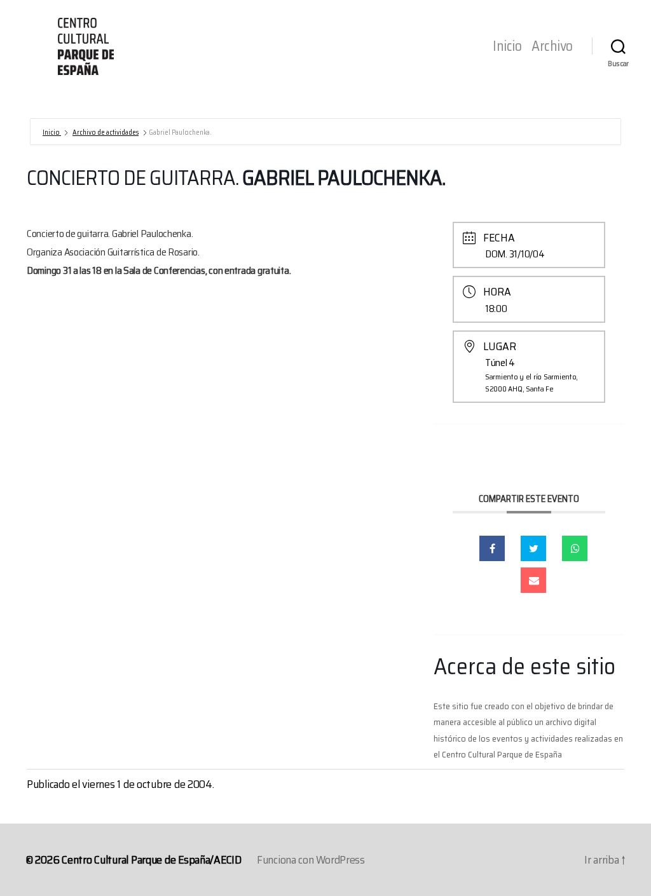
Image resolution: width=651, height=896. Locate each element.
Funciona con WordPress (311, 860)
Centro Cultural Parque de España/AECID (152, 860)
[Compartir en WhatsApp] (574, 548)
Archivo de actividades (105, 132)
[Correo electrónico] (533, 580)
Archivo (552, 46)
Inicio (507, 46)
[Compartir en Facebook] (492, 548)
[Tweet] (533, 548)
